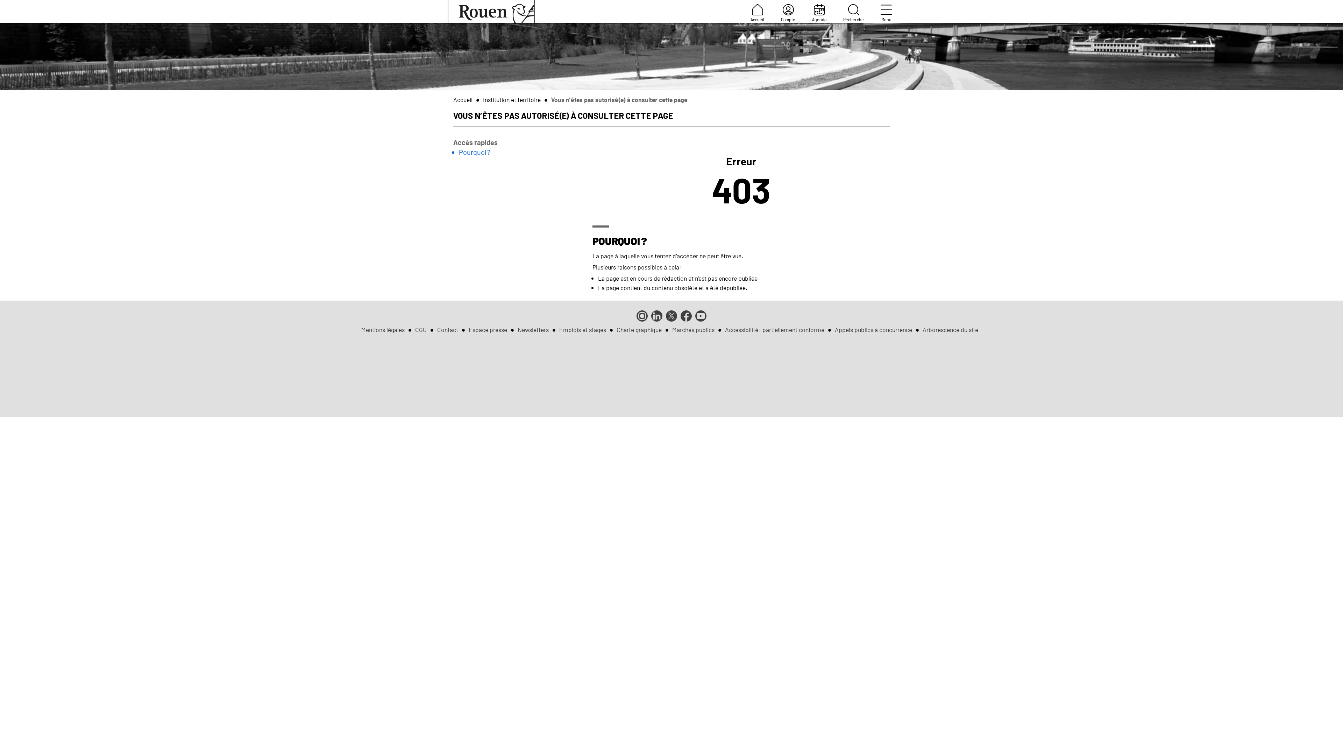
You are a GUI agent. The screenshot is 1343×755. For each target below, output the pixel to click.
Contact (447, 329)
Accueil (757, 19)
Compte (788, 19)
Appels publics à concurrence (873, 329)
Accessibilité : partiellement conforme (774, 329)
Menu (886, 19)
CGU (421, 329)
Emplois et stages (582, 329)
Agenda (819, 19)
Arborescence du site (950, 329)
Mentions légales (383, 329)
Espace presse (488, 329)
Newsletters (533, 329)
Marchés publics (693, 329)
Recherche (853, 19)
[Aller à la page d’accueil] (491, 11)
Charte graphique (639, 329)
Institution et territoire (512, 99)
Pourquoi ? (474, 152)
